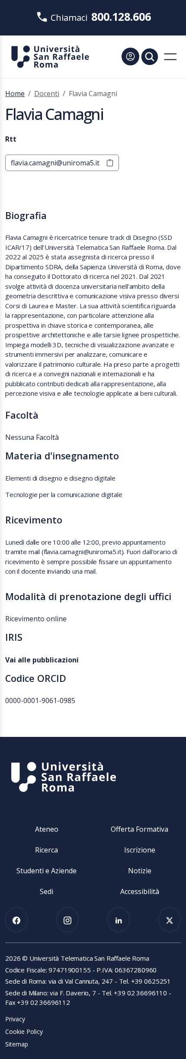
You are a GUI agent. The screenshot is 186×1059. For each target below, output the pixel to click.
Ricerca (46, 850)
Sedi (46, 891)
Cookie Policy (24, 1031)
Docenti (46, 93)
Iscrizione (139, 850)
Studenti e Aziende (46, 870)
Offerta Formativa (139, 829)
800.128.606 (121, 16)
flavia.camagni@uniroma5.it (55, 163)
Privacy (15, 1019)
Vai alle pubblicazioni (42, 660)
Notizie (139, 870)
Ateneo (46, 829)
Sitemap (16, 1044)
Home (15, 93)
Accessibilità (139, 891)
